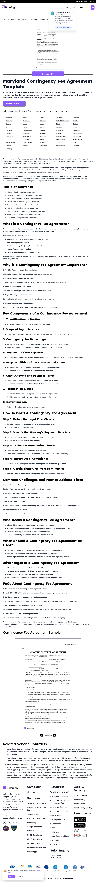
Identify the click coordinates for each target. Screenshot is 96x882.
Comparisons (55, 824)
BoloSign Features (58, 819)
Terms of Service (80, 795)
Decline (20, 876)
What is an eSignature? (59, 792)
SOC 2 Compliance (34, 835)
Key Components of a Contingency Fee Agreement (25, 198)
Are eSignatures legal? (59, 796)
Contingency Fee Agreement (28, 19)
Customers (54, 832)
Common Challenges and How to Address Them (24, 205)
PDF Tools (54, 840)
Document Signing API (36, 818)
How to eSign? (56, 815)
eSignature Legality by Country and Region (59, 801)
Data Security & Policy (83, 808)
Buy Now (4, 1)
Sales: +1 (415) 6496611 (82, 1)
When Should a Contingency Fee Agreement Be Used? (26, 211)
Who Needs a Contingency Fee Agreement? (23, 208)
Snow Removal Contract (17, 764)
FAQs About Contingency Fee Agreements (22, 218)
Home (5, 19)
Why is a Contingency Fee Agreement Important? (25, 195)
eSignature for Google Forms (36, 808)
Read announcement (63, 27)
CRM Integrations (34, 839)
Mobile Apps (32, 851)
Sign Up (83, 7)
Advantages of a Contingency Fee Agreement (23, 214)
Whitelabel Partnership (36, 847)
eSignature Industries (59, 811)
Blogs (52, 828)
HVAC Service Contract (17, 758)
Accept (11, 876)
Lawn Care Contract (15, 749)
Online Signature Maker (59, 836)
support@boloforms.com (13, 818)
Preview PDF (48, 74)
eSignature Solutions (58, 807)
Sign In (92, 1)
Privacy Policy (79, 799)
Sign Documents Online (36, 803)
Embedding (31, 822)
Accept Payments (34, 827)
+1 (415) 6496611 (56, 855)
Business (13, 19)
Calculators (55, 844)
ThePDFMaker (33, 814)
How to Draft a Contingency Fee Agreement (23, 202)
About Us (31, 792)
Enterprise (31, 831)
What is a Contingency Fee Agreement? (21, 192)
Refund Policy (79, 804)
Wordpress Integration (36, 843)
